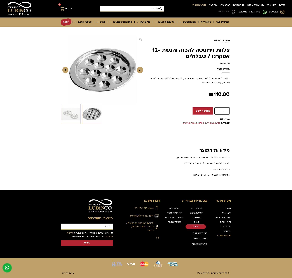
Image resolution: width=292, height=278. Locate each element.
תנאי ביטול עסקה (255, 4)
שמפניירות (206, 22)
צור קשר (213, 4)
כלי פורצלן (145, 22)
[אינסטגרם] (282, 12)
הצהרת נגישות (200, 238)
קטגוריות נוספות (200, 233)
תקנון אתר (271, 4)
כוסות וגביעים (189, 22)
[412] (102, 70)
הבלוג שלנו (225, 4)
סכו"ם (102, 22)
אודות (282, 4)
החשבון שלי (223, 11)
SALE (66, 22)
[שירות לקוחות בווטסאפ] (264, 12)
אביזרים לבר (222, 22)
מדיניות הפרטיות (199, 244)
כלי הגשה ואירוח (166, 22)
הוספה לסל (203, 111)
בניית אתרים (68, 273)
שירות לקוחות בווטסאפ (249, 11)
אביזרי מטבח (85, 22)
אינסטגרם (273, 11)
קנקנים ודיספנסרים (122, 22)
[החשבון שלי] (233, 12)
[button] (140, 70)
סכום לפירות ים (190, 123)
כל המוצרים (238, 4)
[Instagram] (157, 237)
